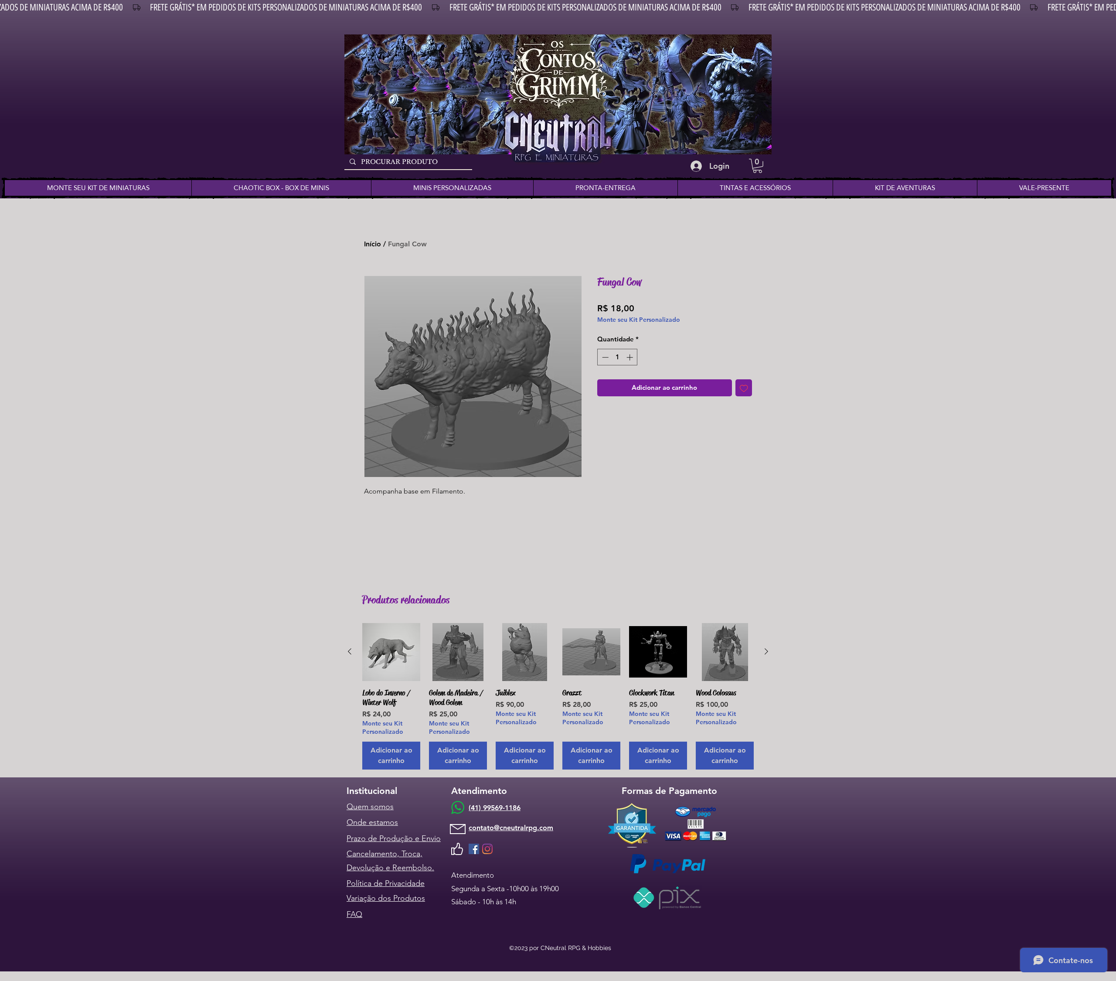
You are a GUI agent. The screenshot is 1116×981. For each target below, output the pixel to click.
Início (372, 244)
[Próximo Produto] (766, 651)
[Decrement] (604, 357)
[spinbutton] (617, 357)
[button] (757, 166)
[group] (558, 696)
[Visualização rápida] (391, 652)
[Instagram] (487, 849)
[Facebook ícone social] (474, 849)
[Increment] (630, 357)
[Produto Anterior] (349, 651)
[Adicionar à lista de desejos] (743, 387)
